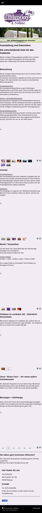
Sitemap (15, 508)
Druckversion (8, 508)
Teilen (5, 500)
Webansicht (36, 508)
